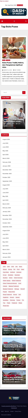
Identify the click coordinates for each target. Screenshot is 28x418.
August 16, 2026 (9, 349)
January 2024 (6, 257)
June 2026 (6, 147)
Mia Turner (17, 70)
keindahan (10, 275)
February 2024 (7, 253)
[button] (25, 21)
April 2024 (5, 245)
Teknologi (12, 300)
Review (15, 294)
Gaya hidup (6, 272)
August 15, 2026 (9, 365)
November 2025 (7, 173)
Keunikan (5, 277)
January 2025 (6, 211)
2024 (4, 266)
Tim (23, 300)
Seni (20, 294)
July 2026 (5, 143)
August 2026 (6, 139)
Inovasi (4, 275)
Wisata (20, 303)
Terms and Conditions (6, 414)
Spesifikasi (5, 300)
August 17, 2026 (9, 333)
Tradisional (14, 303)
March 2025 (6, 204)
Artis (17, 266)
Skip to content (4, 1)
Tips (4, 303)
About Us (7, 411)
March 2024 (6, 249)
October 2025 (6, 177)
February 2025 (7, 207)
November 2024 (7, 219)
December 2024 (7, 215)
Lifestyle (5, 286)
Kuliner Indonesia (18, 277)
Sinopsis (12, 297)
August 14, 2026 (9, 381)
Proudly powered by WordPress (9, 406)
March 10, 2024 (8, 70)
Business (18, 119)
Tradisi (8, 303)
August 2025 (6, 185)
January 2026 (6, 166)
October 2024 (6, 223)
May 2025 (5, 196)
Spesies (17, 297)
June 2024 (6, 238)
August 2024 (6, 230)
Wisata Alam (6, 305)
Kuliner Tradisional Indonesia (10, 283)
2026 (12, 266)
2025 (8, 266)
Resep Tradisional (7, 294)
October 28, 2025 (23, 125)
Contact (12, 411)
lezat (19, 283)
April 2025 (5, 200)
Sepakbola (5, 297)
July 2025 (5, 188)
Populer (5, 291)
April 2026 (5, 154)
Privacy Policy (18, 411)
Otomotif (23, 289)
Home (2, 411)
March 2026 (6, 158)
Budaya (5, 269)
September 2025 (7, 181)
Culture (8, 60)
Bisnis (20, 266)
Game (22, 269)
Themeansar (14, 407)
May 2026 (5, 150)
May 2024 (5, 242)
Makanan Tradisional (14, 286)
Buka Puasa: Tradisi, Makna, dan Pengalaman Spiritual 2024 (13, 65)
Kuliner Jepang (6, 280)
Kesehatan (17, 275)
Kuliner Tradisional (16, 280)
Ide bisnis (12, 272)
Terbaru (18, 300)
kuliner (10, 277)
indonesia (19, 272)
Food (4, 60)
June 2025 (6, 192)
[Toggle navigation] (14, 21)
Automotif (6, 375)
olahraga (17, 289)
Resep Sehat (12, 291)
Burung (10, 269)
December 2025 (7, 169)
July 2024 (5, 234)
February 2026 (7, 162)
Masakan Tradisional (8, 289)
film (14, 269)
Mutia (18, 333)
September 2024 (7, 226)
